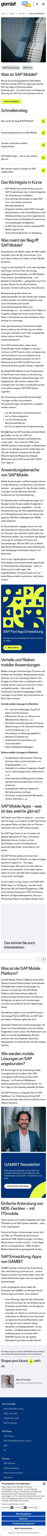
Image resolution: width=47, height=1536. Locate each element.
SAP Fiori (9, 432)
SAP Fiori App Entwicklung (23, 632)
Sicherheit (29, 692)
